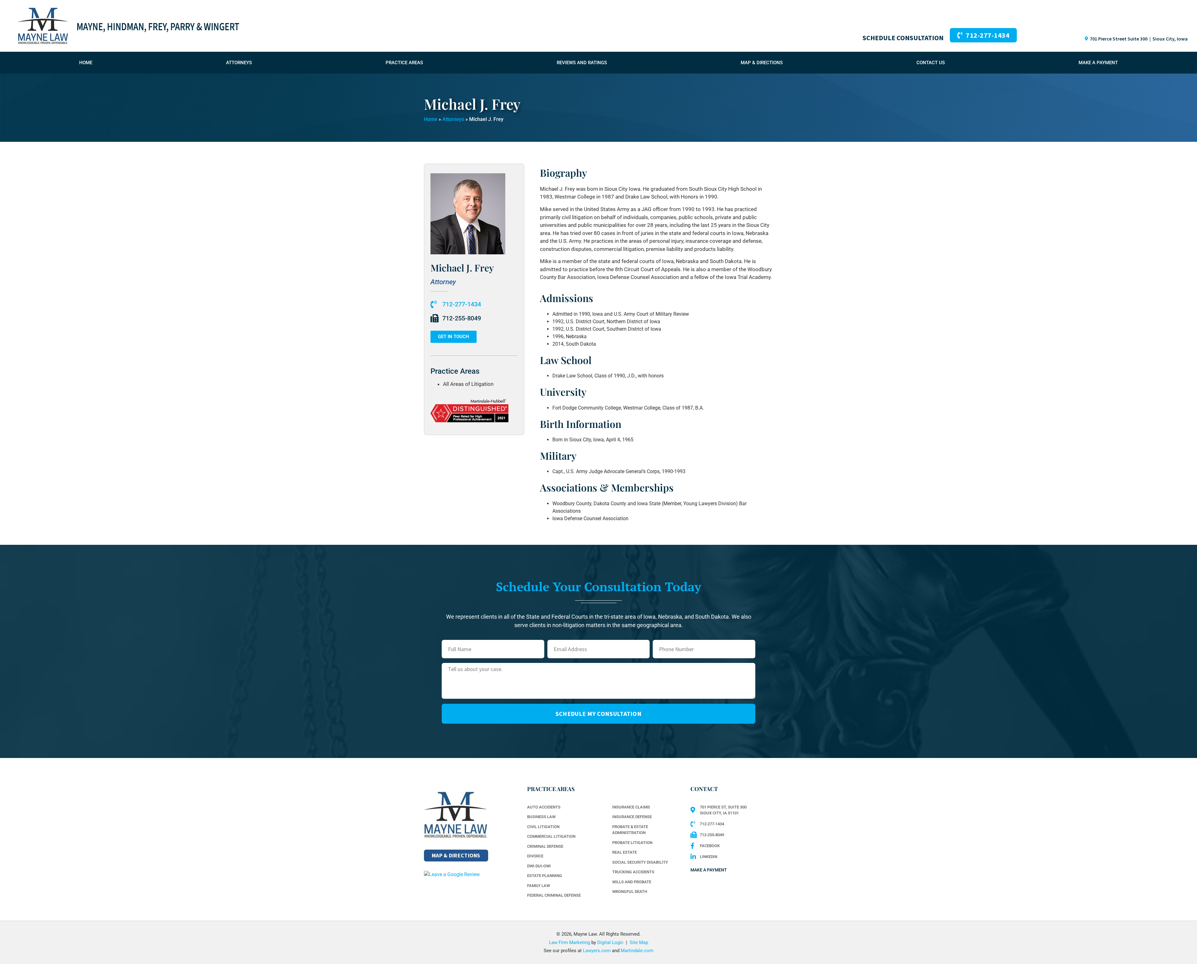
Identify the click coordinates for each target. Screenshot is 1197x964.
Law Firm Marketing (569, 942)
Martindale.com (637, 950)
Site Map (639, 942)
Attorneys (239, 62)
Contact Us (930, 62)
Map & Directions (762, 62)
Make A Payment (1098, 62)
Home (85, 62)
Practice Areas (404, 62)
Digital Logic (610, 942)
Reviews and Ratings (582, 62)
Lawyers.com (597, 950)
